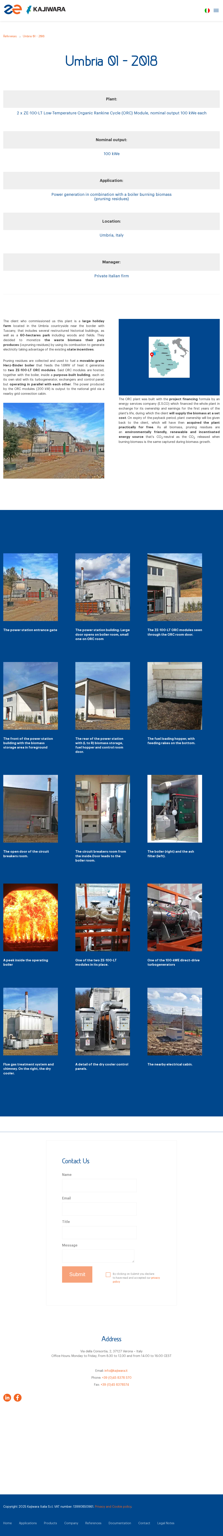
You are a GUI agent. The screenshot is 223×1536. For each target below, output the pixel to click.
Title (66, 1222)
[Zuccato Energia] (35, 12)
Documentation (120, 1523)
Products (50, 1523)
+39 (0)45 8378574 (115, 1384)
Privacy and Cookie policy (113, 1506)
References (10, 36)
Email (66, 1198)
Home (7, 1523)
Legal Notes (165, 1523)
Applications (28, 1523)
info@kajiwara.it (116, 1370)
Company (71, 1523)
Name (67, 1175)
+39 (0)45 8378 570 (117, 1377)
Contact (144, 1523)
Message (70, 1245)
